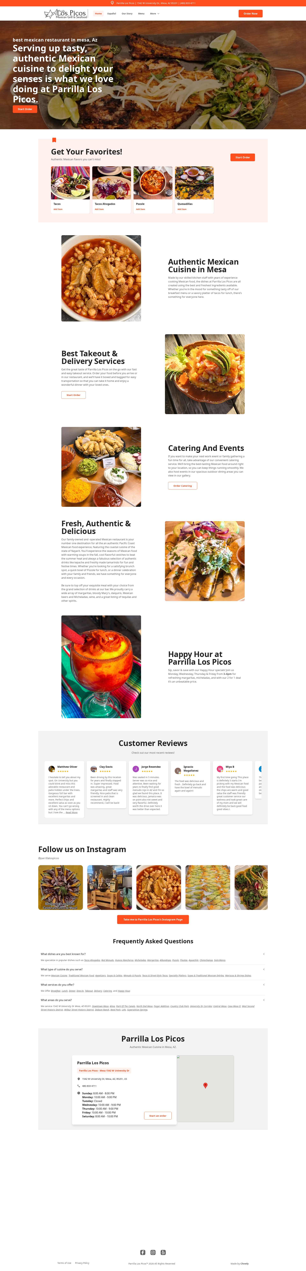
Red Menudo (107, 960)
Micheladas (140, 960)
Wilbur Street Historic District (79, 1009)
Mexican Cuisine (59, 975)
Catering (107, 990)
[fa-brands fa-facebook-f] (142, 1252)
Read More (71, 812)
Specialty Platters (177, 975)
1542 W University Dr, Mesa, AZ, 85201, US (104, 1078)
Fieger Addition (161, 1006)
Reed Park (115, 1009)
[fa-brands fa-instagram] (153, 1252)
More (153, 13)
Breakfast (55, 990)
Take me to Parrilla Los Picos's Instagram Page (153, 919)
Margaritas (153, 960)
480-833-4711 (89, 1085)
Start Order (243, 157)
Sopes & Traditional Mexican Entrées (206, 975)
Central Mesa (219, 1006)
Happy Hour (124, 990)
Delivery (98, 990)
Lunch (65, 990)
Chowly (244, 1263)
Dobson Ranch (102, 1009)
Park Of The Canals (125, 1006)
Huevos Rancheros (124, 960)
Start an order (157, 1115)
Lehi (124, 1009)
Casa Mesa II (234, 1006)
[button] (60, 887)
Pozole (175, 960)
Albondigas (165, 960)
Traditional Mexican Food (81, 975)
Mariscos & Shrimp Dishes (238, 975)
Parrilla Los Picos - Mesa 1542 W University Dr (104, 1070)
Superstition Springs (137, 1009)
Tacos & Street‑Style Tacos (155, 975)
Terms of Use (64, 1262)
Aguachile (193, 960)
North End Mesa (144, 1006)
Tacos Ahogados (92, 960)
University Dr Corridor (201, 1006)
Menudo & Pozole (132, 975)
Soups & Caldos (114, 975)
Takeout (89, 990)
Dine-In (80, 990)
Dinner (72, 990)
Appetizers (100, 975)
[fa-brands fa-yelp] (163, 1252)
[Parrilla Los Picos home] (65, 13)
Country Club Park (179, 1006)
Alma (112, 1006)
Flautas (183, 960)
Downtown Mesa (100, 1006)
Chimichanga (206, 960)
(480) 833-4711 (188, 3)
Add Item (58, 209)
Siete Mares (219, 960)
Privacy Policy (82, 1262)
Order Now (251, 13)
